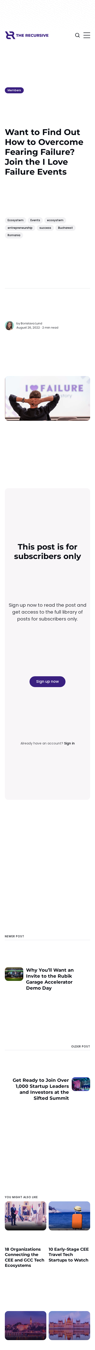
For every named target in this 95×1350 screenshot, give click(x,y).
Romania (14, 235)
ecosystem (55, 220)
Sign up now (47, 681)
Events (35, 220)
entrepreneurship (20, 228)
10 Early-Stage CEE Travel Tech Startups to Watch (69, 1255)
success (45, 228)
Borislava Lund (31, 323)
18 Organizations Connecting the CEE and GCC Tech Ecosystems (24, 1257)
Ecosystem (16, 220)
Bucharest (65, 228)
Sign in (69, 743)
